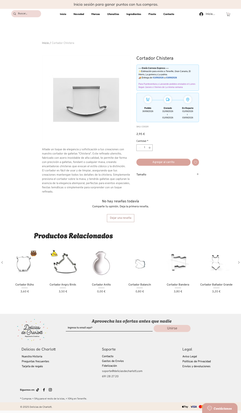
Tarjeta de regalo (32, 366)
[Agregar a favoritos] (195, 162)
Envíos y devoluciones (196, 366)
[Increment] (150, 148)
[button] (228, 14)
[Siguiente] (239, 262)
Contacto (107, 356)
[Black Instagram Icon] (50, 390)
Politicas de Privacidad (196, 361)
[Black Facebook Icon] (44, 390)
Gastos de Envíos (113, 361)
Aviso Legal (189, 356)
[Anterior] (2, 262)
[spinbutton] (144, 148)
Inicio (45, 43)
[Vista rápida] (24, 262)
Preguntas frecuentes (35, 361)
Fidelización (109, 366)
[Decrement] (139, 148)
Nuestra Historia (32, 356)
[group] (120, 276)
